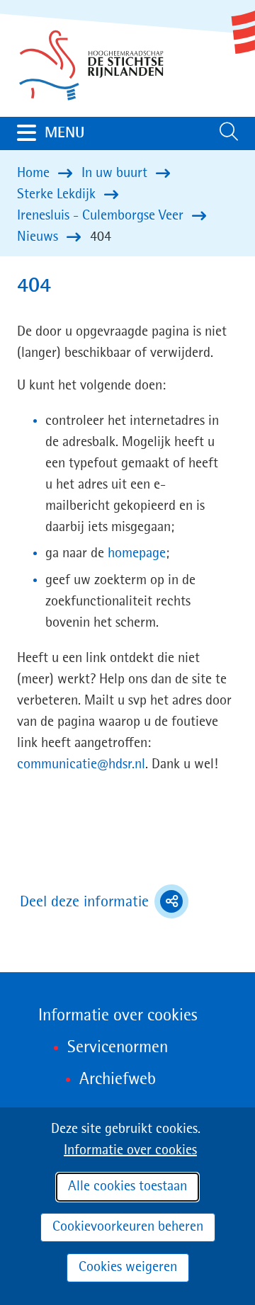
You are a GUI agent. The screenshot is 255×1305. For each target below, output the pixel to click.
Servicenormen (117, 1047)
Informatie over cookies (130, 1151)
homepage (137, 554)
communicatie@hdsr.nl (81, 765)
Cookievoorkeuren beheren (127, 1227)
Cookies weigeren (128, 1267)
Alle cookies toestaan (127, 1187)
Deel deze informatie (104, 903)
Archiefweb (117, 1079)
